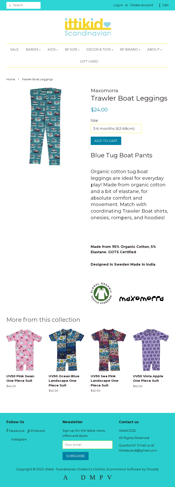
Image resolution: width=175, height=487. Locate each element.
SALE (14, 49)
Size (94, 120)
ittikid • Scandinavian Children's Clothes (75, 469)
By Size (71, 49)
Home (10, 79)
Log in (118, 5)
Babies (32, 49)
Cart (165, 5)
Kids (52, 49)
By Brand (129, 49)
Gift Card (89, 61)
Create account (141, 5)
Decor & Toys (99, 49)
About (153, 49)
